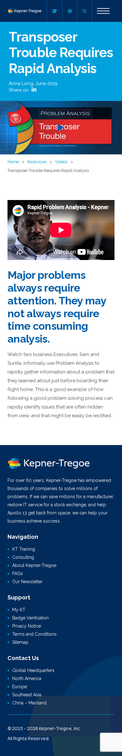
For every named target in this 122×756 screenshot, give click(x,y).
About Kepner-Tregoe (34, 565)
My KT (18, 609)
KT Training (23, 549)
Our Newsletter (27, 581)
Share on (19, 90)
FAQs (17, 573)
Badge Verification (30, 617)
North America (26, 678)
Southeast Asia (26, 694)
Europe (19, 686)
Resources (37, 161)
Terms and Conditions (34, 634)
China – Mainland (29, 702)
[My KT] (54, 11)
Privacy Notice (26, 625)
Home (13, 161)
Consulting (23, 557)
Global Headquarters (33, 670)
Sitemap (20, 642)
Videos (61, 161)
